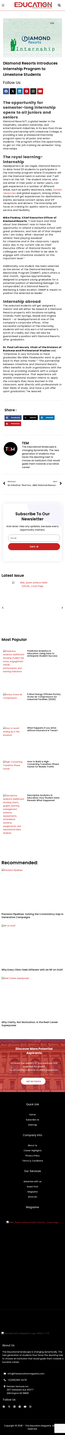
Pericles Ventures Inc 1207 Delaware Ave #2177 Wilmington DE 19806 (18, 1390)
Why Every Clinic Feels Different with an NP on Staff (32, 969)
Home (32, 1114)
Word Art (32, 1196)
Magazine (33, 1191)
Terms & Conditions (32, 1160)
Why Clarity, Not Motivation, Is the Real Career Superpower (30, 1023)
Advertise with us (32, 1181)
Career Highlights (33, 1150)
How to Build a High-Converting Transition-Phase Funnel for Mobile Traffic (43, 764)
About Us (32, 1145)
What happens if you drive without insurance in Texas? (42, 729)
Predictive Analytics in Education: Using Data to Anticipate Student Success (42, 653)
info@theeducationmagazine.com (25, 1373)
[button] (59, 5)
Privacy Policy (32, 1155)
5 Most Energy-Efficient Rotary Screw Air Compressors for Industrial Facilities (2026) (44, 697)
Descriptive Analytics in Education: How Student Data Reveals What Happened (43, 798)
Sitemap (32, 1124)
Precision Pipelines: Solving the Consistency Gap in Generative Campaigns (32, 915)
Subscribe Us (32, 1119)
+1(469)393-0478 (17, 1379)
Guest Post (32, 1186)
